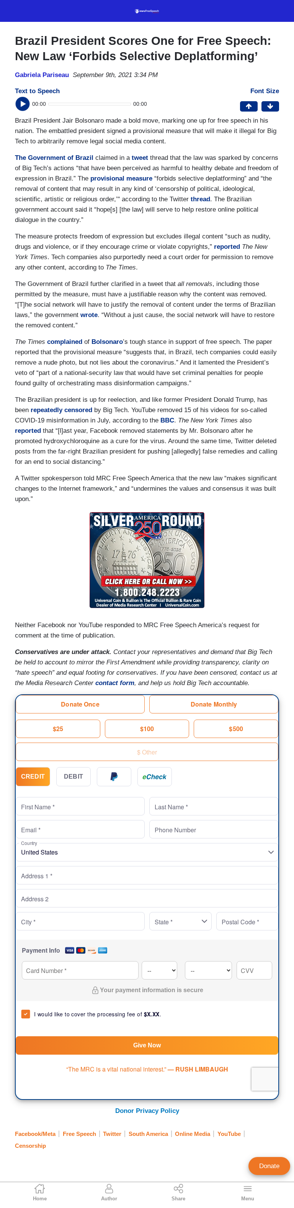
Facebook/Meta (35, 1134)
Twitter (112, 1134)
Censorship (30, 1145)
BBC (166, 420)
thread (200, 199)
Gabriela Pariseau (42, 75)
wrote (89, 315)
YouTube (229, 1134)
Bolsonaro (107, 341)
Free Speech (79, 1134)
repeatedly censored (61, 410)
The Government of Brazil (54, 157)
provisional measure (121, 178)
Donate (269, 1166)
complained (64, 341)
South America (148, 1134)
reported (227, 246)
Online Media (192, 1134)
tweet (140, 157)
